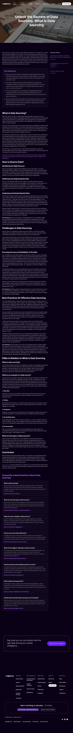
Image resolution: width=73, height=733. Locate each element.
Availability (40, 693)
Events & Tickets (30, 688)
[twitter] (62, 719)
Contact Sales (66, 3)
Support (50, 682)
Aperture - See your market (48, 709)
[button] (38, 3)
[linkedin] (65, 719)
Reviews (39, 686)
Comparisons (62, 693)
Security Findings (44, 721)
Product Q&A (40, 689)
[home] (6, 4)
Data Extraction (19, 678)
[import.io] (9, 676)
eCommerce (18, 698)
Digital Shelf (19, 689)
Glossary (61, 689)
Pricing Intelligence (22, 4)
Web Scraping (14, 4)
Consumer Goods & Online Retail (31, 679)
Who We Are (51, 678)
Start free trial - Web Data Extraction (28, 709)
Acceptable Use (8, 721)
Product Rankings (42, 682)
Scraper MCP (31, 4)
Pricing (53, 3)
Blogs (60, 678)
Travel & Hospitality (29, 684)
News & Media (62, 682)
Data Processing (17, 721)
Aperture (18, 682)
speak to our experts (57, 643)
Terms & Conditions (26, 721)
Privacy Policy (35, 721)
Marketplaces (30, 692)
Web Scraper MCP (20, 686)
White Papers (62, 686)
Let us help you (6, 464)
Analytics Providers (18, 694)
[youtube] (67, 719)
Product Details (41, 678)
